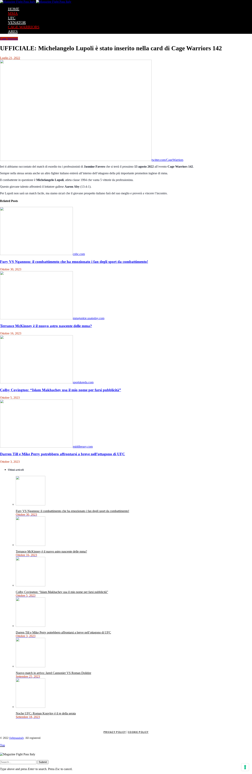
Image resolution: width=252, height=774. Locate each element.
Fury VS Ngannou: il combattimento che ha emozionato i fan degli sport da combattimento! (74, 262)
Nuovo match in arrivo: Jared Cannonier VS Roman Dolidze (53, 673)
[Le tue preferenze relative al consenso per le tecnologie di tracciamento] (245, 767)
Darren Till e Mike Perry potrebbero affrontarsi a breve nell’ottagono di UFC (62, 454)
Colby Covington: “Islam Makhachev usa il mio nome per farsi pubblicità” (60, 390)
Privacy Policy (115, 732)
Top (2, 745)
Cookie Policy (138, 732)
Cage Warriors (9, 38)
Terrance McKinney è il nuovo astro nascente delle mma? (46, 326)
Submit (43, 762)
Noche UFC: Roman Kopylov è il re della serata (46, 713)
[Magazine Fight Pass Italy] (35, 1)
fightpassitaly (16, 737)
